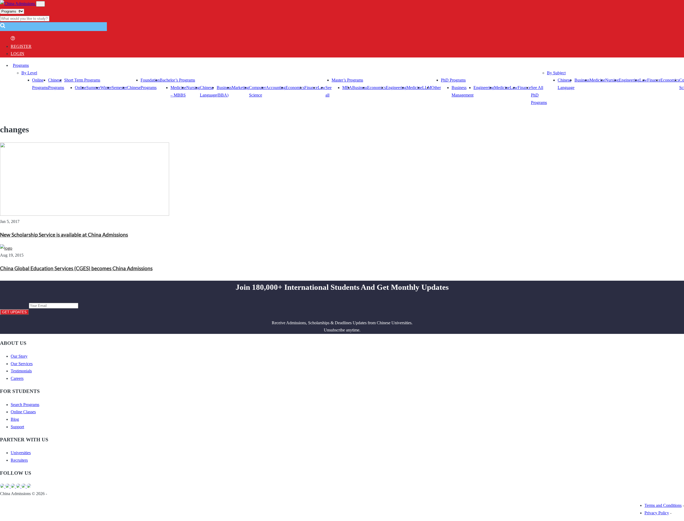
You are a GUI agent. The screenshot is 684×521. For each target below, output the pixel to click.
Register (21, 46)
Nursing (193, 87)
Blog (15, 419)
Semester (119, 87)
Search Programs (25, 404)
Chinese (134, 87)
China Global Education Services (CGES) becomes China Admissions (76, 268)
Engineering (396, 87)
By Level (29, 73)
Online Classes (23, 412)
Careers (17, 378)
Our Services (22, 363)
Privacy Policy (656, 513)
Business (359, 87)
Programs (21, 65)
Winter (106, 87)
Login (17, 53)
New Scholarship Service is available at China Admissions (64, 235)
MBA (347, 87)
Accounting (276, 87)
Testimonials (21, 371)
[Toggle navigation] (40, 4)
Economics (295, 87)
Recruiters (19, 460)
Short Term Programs (82, 80)
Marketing (240, 87)
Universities (21, 452)
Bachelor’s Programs (177, 80)
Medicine (414, 87)
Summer (93, 87)
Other (436, 87)
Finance (311, 87)
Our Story (19, 356)
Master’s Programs (347, 80)
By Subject (556, 73)
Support (17, 426)
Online (80, 87)
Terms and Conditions (663, 505)
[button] (2, 27)
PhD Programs (453, 80)
